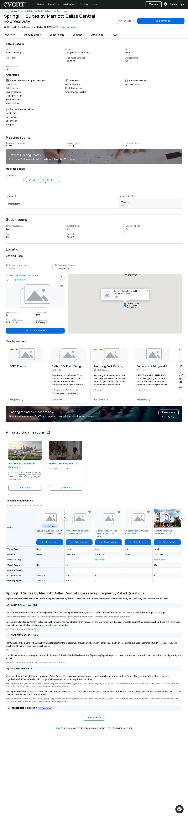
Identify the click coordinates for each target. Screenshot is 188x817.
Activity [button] (55, 390)
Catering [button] (98, 390)
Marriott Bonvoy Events (63, 463)
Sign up (173, 4)
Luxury (95, 4)
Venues (40, 4)
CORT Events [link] (18, 366)
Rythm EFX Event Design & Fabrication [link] (68, 366)
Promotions (53, 4)
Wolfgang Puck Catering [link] (109, 366)
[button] (20, 179)
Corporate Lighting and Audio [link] (152, 366)
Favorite (127, 21)
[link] (25, 355)
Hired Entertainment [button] (69, 390)
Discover (84, 4)
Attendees (11, 175)
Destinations (69, 4)
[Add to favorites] (61, 286)
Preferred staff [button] (73, 393)
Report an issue (64, 728)
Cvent (4, 11)
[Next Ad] (61, 277)
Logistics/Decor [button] (58, 393)
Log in (181, 4)
